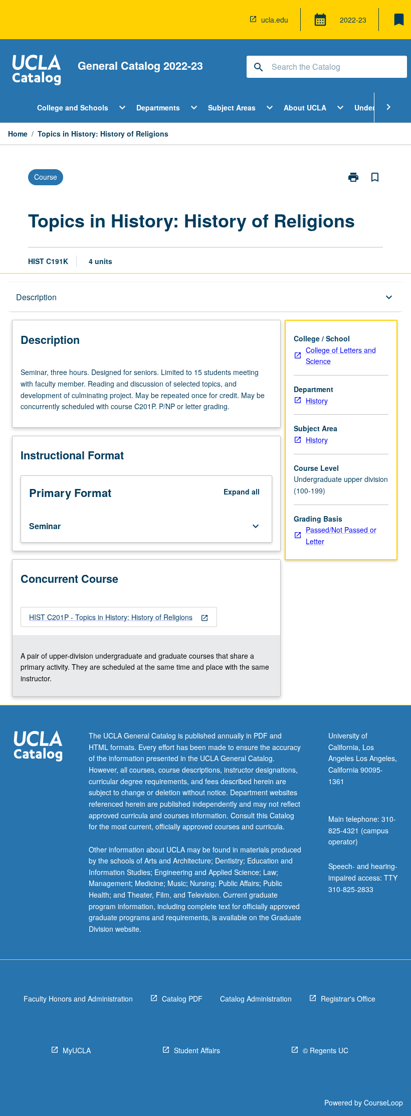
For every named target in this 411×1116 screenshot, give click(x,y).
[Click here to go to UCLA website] (38, 747)
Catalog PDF (182, 999)
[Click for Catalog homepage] (37, 71)
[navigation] (119, 617)
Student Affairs (197, 1050)
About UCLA (305, 107)
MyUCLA (77, 1050)
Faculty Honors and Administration (78, 999)
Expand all (242, 491)
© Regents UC (325, 1050)
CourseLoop (383, 1102)
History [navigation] (317, 401)
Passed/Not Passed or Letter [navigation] (341, 535)
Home (18, 134)
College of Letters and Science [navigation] (341, 355)
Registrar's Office (348, 999)
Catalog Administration (256, 999)
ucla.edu (274, 20)
